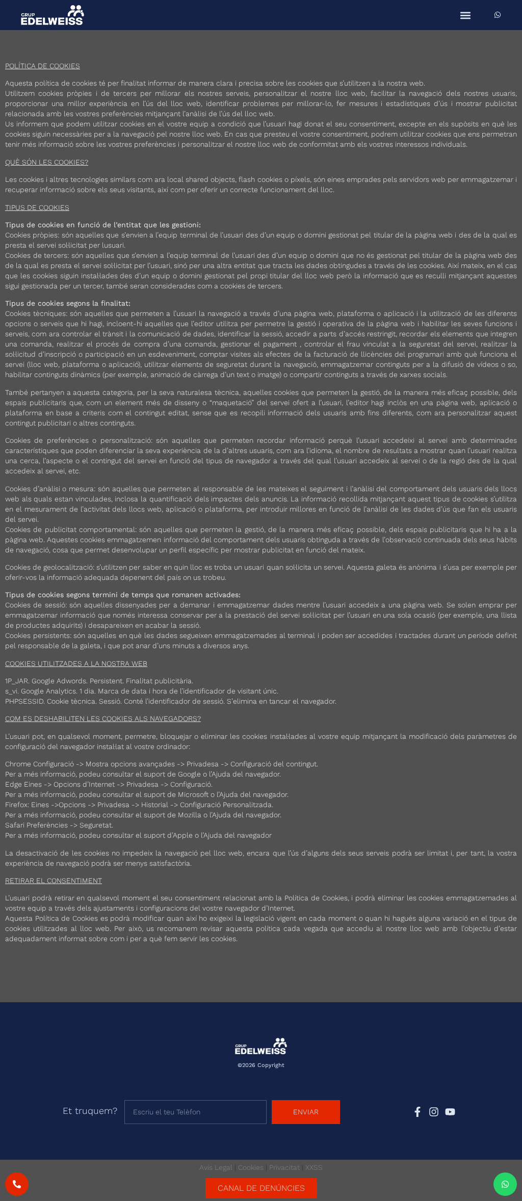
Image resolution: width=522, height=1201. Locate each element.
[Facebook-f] (417, 1112)
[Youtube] (450, 1112)
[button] (465, 15)
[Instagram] (434, 1112)
